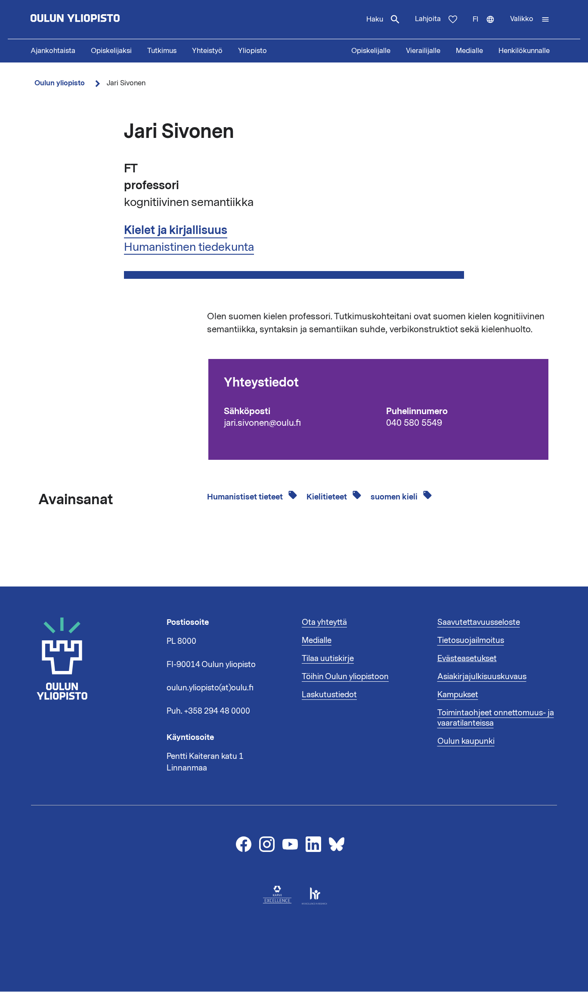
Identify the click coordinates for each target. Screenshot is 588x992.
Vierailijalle (423, 51)
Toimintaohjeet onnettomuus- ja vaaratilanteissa (495, 718)
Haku (374, 19)
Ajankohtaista (53, 51)
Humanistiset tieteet (246, 496)
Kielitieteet (327, 496)
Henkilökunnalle (524, 51)
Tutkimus (161, 51)
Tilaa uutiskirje (328, 658)
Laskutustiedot (329, 694)
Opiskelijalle (370, 51)
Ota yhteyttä (324, 622)
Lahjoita (428, 19)
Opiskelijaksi (111, 51)
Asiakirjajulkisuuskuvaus (481, 676)
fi (487, 27)
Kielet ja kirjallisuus (175, 230)
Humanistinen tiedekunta (189, 247)
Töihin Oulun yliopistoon (345, 676)
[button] (529, 19)
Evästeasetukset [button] (467, 658)
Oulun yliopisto (59, 83)
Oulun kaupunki (466, 741)
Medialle (469, 51)
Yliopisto (252, 51)
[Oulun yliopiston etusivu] (103, 19)
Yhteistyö (207, 51)
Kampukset (457, 694)
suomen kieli (395, 496)
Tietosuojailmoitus (470, 640)
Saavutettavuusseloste (478, 622)
